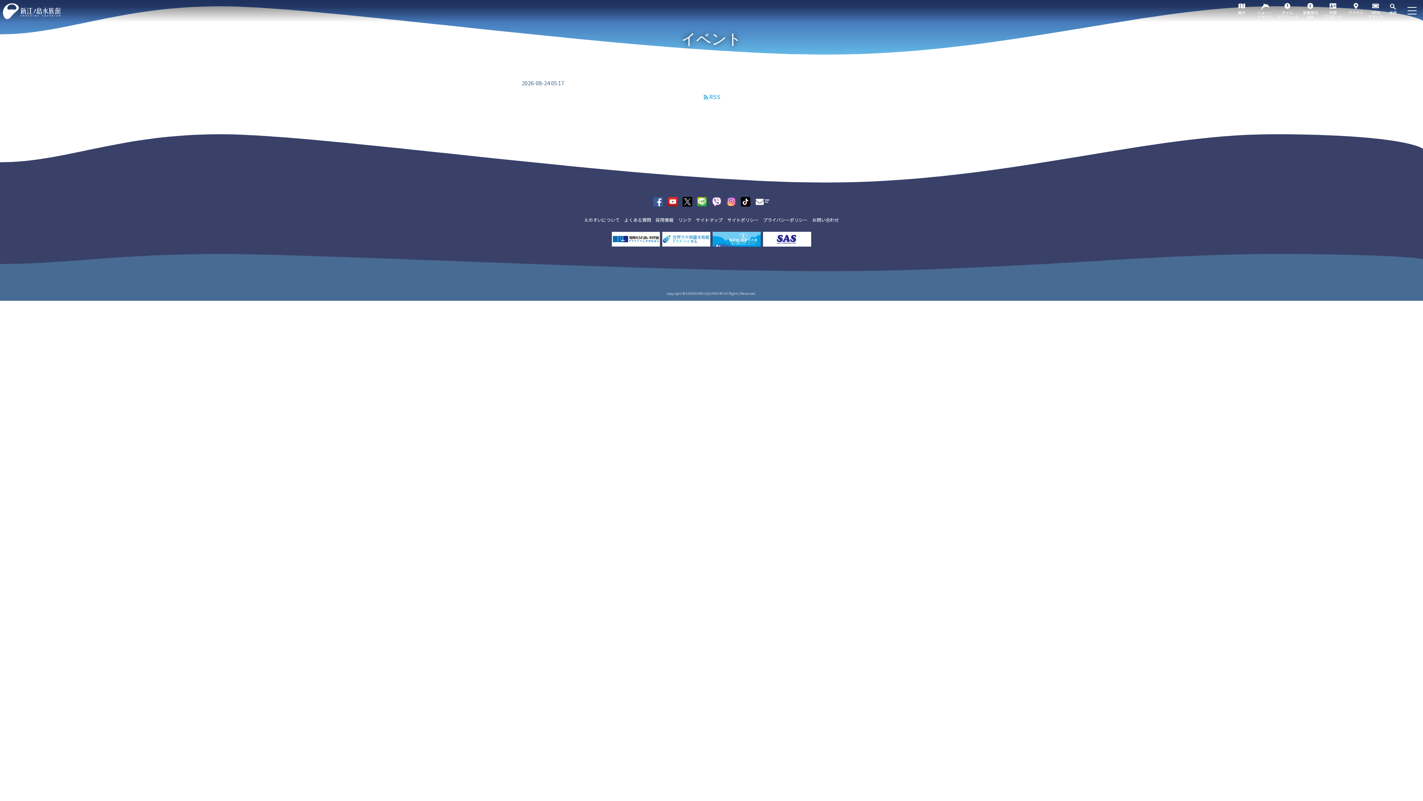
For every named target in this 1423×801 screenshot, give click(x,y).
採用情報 (664, 220)
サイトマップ (709, 220)
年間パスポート (1333, 14)
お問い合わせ (825, 220)
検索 (1393, 12)
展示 (1241, 12)
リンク (684, 220)
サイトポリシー (743, 220)
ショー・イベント (1264, 14)
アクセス (1356, 12)
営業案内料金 (1310, 14)
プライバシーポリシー (785, 220)
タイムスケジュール (1287, 14)
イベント (711, 39)
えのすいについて (602, 220)
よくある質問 (637, 220)
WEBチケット (1375, 14)
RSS (714, 96)
